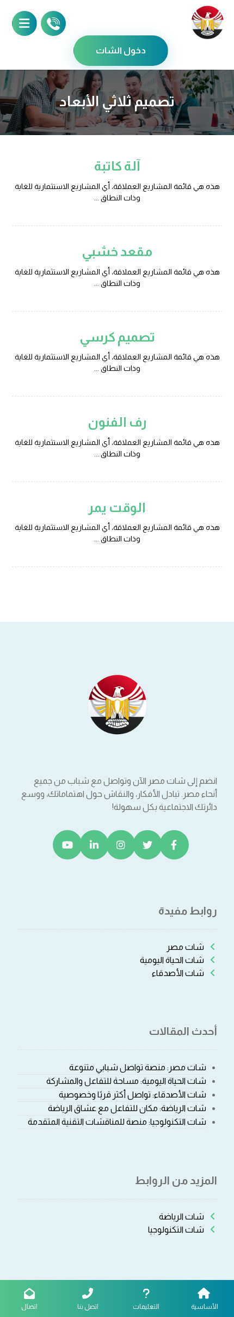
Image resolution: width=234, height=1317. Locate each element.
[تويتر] (147, 844)
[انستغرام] (121, 844)
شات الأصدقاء (178, 973)
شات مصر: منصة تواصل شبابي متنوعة (137, 1067)
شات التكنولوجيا (176, 1229)
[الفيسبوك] (174, 844)
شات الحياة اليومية (172, 960)
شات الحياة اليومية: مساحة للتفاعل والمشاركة (126, 1081)
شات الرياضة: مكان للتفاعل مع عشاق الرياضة (127, 1108)
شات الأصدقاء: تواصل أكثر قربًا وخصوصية (132, 1094)
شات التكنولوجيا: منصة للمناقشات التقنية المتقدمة (117, 1121)
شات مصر (185, 947)
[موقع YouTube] (67, 844)
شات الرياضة (181, 1216)
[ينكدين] (94, 844)
